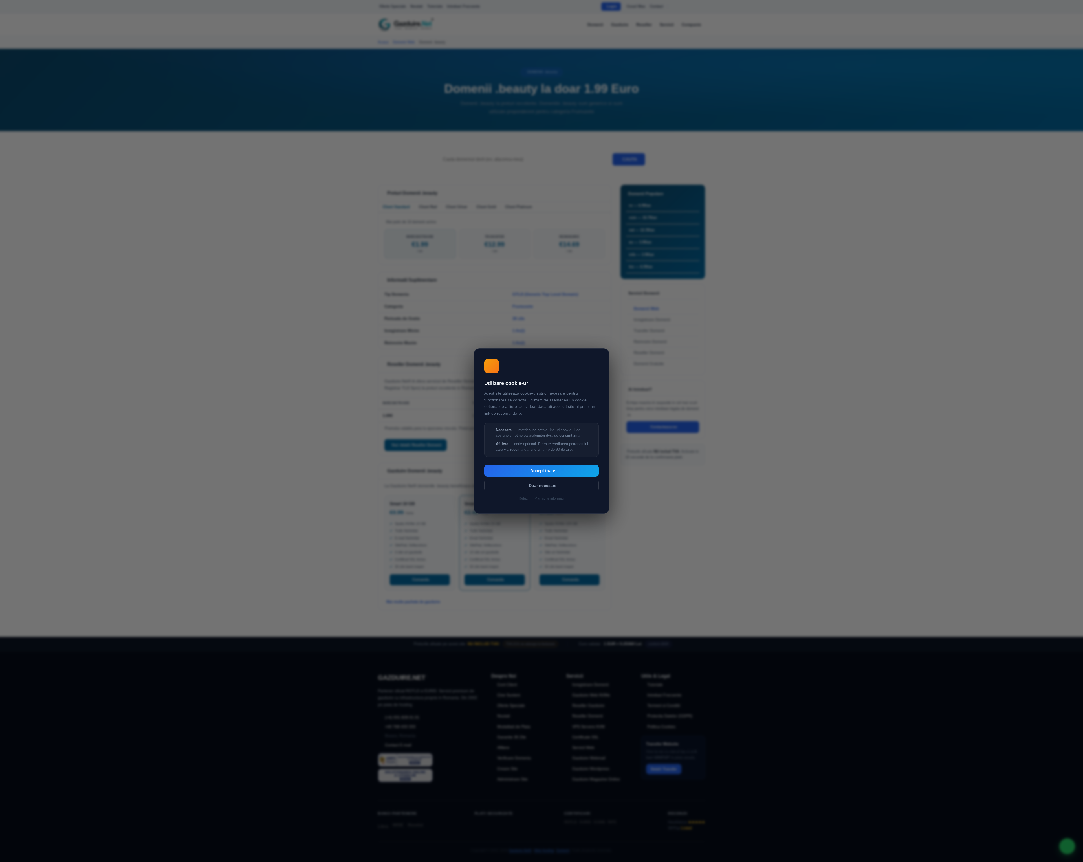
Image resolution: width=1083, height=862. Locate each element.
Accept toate (542, 471)
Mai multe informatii (549, 498)
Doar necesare (542, 485)
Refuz (523, 498)
